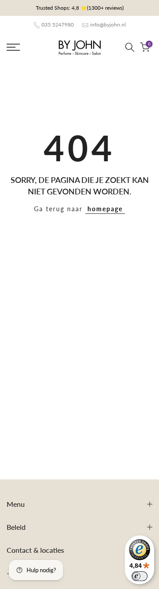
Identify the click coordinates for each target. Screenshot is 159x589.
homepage (105, 209)
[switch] (140, 576)
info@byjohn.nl (108, 24)
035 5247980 (58, 24)
